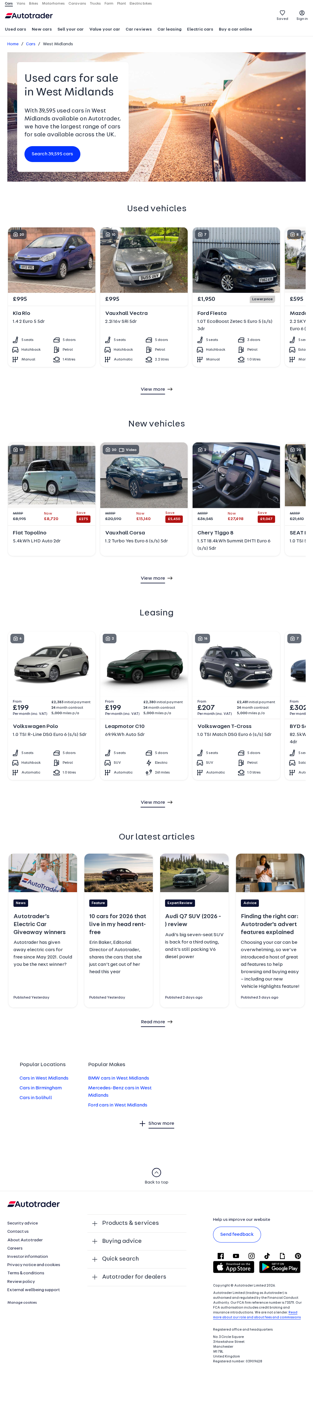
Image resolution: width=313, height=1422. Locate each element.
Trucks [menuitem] (95, 4)
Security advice (22, 1223)
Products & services (130, 1223)
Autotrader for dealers (134, 1277)
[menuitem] (15, 30)
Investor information (27, 1257)
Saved (282, 19)
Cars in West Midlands (44, 1078)
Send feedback (237, 1234)
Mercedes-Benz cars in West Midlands (120, 1092)
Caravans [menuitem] (77, 4)
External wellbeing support (33, 1290)
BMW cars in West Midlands (118, 1078)
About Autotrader (25, 1240)
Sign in (302, 19)
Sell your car (70, 29)
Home (13, 44)
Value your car (104, 29)
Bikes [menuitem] (33, 4)
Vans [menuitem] (21, 4)
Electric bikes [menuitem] (141, 4)
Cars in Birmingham (41, 1088)
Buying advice (122, 1241)
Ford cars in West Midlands (117, 1105)
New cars (42, 29)
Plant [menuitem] (121, 4)
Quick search (120, 1259)
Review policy (21, 1282)
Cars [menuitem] (9, 4)
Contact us (18, 1232)
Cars (30, 44)
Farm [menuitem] (109, 4)
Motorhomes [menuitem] (53, 4)
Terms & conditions (25, 1273)
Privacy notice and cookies (33, 1265)
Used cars (15, 29)
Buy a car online (235, 29)
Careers (15, 1248)
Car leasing (169, 29)
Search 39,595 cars (52, 154)
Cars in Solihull (36, 1097)
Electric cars (200, 29)
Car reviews (139, 29)
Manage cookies (22, 1303)
